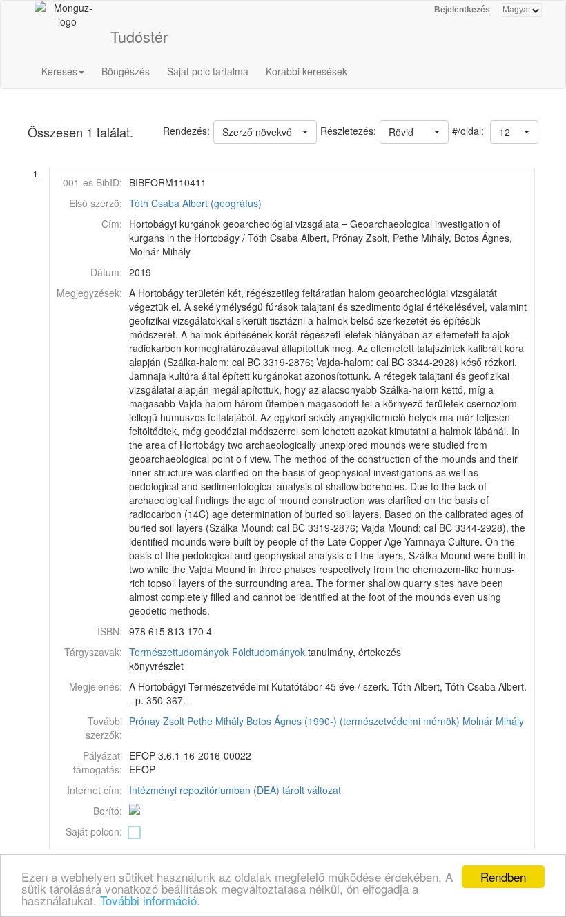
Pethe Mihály (215, 721)
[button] (514, 132)
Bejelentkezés (462, 10)
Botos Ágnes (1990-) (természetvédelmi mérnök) (353, 721)
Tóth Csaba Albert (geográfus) (195, 203)
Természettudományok (179, 652)
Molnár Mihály (493, 721)
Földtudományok (268, 652)
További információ (148, 900)
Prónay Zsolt (156, 721)
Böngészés (125, 71)
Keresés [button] (59, 71)
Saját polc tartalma (207, 71)
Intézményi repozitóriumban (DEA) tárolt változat (235, 790)
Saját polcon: (94, 831)
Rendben (503, 876)
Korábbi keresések (306, 71)
